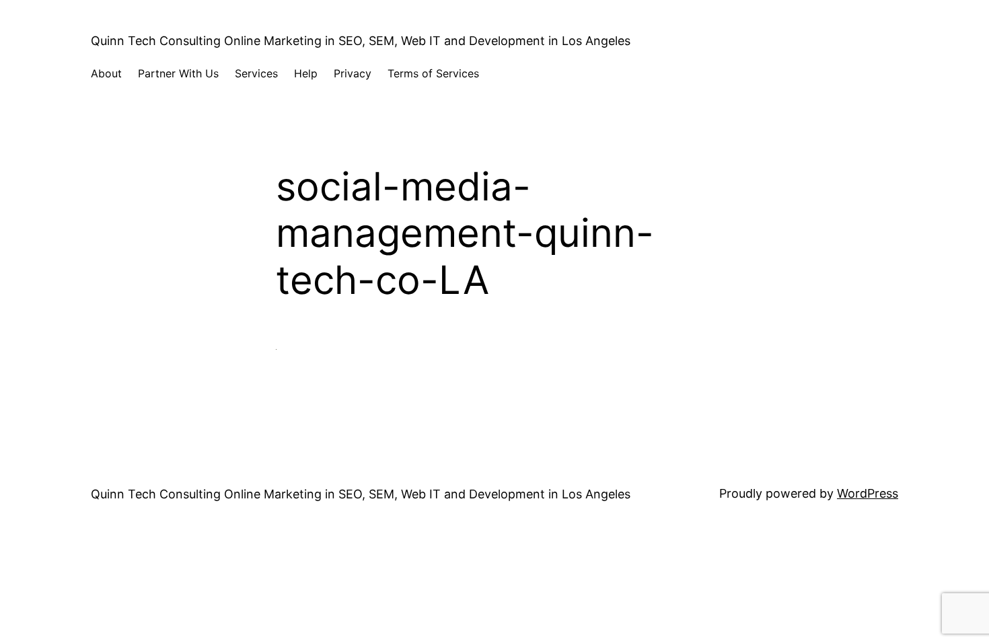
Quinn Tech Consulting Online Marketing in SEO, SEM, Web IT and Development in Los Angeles (360, 41)
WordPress (867, 493)
